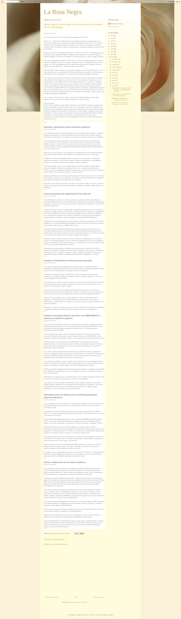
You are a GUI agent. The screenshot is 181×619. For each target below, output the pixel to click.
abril (113, 80)
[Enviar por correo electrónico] (75, 533)
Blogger (111, 615)
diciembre (115, 59)
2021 (112, 44)
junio (113, 75)
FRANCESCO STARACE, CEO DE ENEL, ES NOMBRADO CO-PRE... (121, 89)
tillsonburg (92, 615)
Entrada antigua (98, 597)
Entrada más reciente (51, 597)
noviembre (115, 62)
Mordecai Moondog (116, 24)
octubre (114, 64)
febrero (114, 83)
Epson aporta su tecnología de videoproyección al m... (121, 94)
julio (113, 72)
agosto (114, 70)
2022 (112, 41)
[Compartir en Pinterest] (83, 533)
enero (114, 86)
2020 (112, 46)
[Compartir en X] (79, 533)
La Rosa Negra (63, 11)
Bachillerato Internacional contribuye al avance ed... (120, 99)
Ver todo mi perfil (113, 26)
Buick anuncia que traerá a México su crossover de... (120, 103)
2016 (112, 57)
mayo (114, 78)
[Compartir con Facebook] (81, 533)
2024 (112, 36)
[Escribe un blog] (77, 533)
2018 (112, 51)
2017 (112, 54)
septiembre (115, 67)
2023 (112, 38)
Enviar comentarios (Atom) (79, 602)
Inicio (76, 597)
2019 (112, 49)
